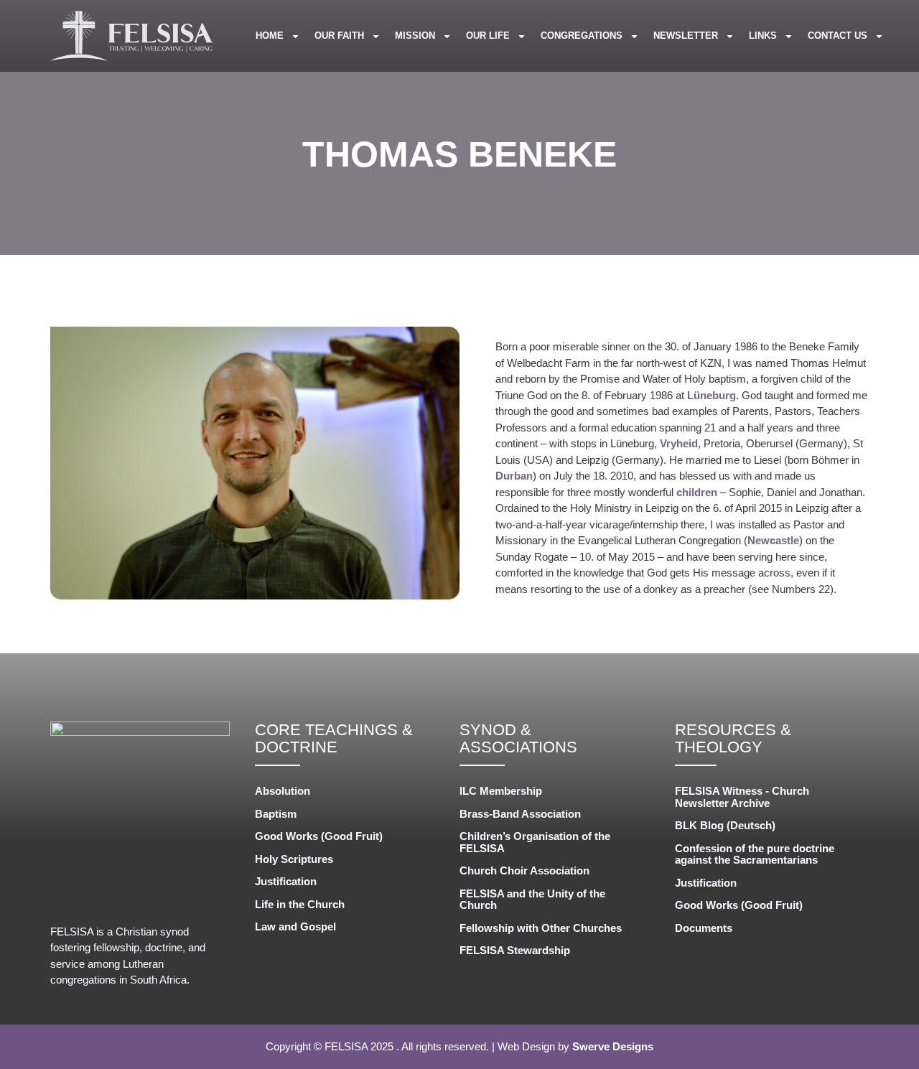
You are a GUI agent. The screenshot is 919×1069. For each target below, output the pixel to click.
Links (763, 35)
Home (270, 35)
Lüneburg (711, 395)
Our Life (488, 35)
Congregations (581, 35)
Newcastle (773, 540)
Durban (514, 476)
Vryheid (679, 443)
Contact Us (837, 35)
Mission (415, 35)
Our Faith (339, 35)
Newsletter (685, 35)
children (696, 492)
